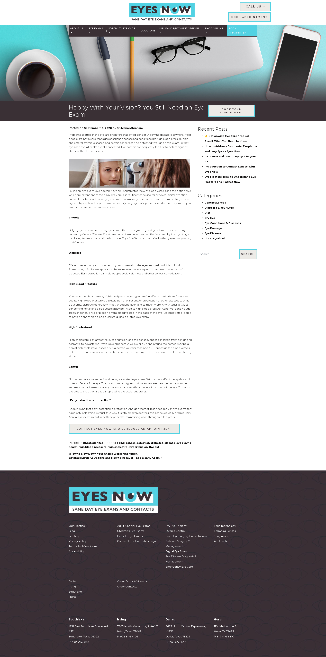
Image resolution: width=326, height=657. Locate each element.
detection (143, 442)
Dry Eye (210, 218)
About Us (76, 28)
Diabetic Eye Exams (130, 536)
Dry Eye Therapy (176, 525)
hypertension (138, 447)
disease (169, 442)
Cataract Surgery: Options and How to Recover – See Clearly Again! (115, 457)
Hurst (72, 596)
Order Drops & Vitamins (132, 581)
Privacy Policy (77, 541)
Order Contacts (127, 586)
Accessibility (76, 551)
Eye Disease (213, 233)
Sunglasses (221, 536)
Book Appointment (249, 17)
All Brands (220, 541)
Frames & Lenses (225, 531)
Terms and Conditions (83, 546)
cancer (130, 442)
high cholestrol (118, 447)
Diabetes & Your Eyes (219, 207)
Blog (72, 531)
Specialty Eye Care (121, 28)
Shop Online (214, 28)
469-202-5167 (80, 641)
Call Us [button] (254, 6)
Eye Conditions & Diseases (223, 223)
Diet (207, 212)
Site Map (74, 536)
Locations (148, 30)
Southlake (75, 591)
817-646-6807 (225, 636)
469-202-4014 (177, 641)
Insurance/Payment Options (179, 28)
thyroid (154, 447)
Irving (72, 586)
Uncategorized (93, 442)
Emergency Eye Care (179, 566)
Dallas (73, 581)
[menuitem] (77, 30)
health (73, 447)
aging (121, 442)
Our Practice (77, 525)
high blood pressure (92, 447)
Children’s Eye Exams (130, 531)
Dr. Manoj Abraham (129, 128)
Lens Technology (225, 525)
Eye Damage (213, 228)
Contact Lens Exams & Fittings (136, 541)
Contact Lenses (215, 202)
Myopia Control (175, 531)
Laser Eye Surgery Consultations (186, 536)
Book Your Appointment (231, 111)
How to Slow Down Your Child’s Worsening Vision (104, 453)
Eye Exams (95, 28)
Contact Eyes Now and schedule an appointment (124, 428)
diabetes (157, 442)
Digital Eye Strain (176, 551)
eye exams (183, 442)
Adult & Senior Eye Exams (133, 525)
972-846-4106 (129, 636)
